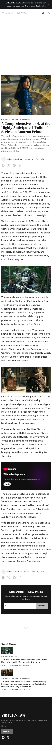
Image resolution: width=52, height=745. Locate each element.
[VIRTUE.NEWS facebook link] (3, 737)
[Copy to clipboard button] (19, 165)
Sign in (3, 726)
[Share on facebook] (3, 165)
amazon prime (13, 119)
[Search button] (43, 13)
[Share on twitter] (8, 165)
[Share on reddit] (14, 165)
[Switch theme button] (48, 13)
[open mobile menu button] (3, 13)
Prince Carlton (15, 159)
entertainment (24, 119)
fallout (5, 119)
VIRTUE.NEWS (6, 722)
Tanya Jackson (12, 665)
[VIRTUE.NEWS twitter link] (7, 737)
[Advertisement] (26, 48)
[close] (49, 4)
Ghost (40, 720)
